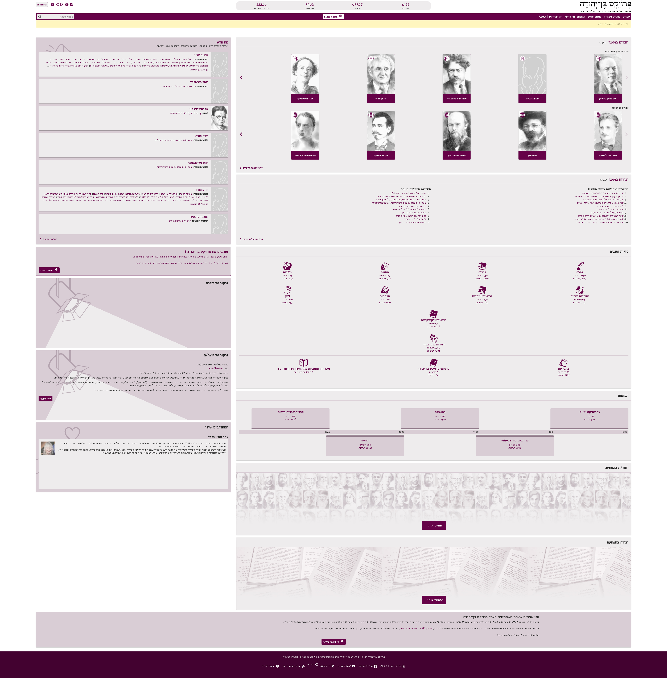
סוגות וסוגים (594, 17)
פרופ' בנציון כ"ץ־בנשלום (195, 200)
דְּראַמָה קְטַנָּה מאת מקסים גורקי (185, 113)
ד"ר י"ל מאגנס (147, 197)
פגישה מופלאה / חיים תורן (412, 222)
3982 (309, 4)
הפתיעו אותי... (433, 525)
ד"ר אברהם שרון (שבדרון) (80, 197)
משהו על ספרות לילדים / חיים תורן (408, 209)
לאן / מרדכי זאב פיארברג (610, 206)
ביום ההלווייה (117, 200)
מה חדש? (570, 17)
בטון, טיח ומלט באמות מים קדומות (174, 167)
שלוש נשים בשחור (114, 194)
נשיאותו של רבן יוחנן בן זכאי (80, 59)
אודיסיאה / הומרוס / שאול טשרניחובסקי (603, 193)
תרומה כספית (333, 16)
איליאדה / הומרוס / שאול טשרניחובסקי (603, 199)
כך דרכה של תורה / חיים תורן (411, 216)
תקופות (581, 17)
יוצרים (626, 17)
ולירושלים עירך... (53, 194)
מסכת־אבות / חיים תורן (414, 212)
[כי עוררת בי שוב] (169, 194)
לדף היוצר (45, 398)
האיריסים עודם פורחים (180, 220)
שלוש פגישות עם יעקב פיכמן (140, 200)
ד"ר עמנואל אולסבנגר (107, 197)
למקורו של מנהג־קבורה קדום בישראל (69, 65)
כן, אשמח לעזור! (333, 642)
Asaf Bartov (216, 368)
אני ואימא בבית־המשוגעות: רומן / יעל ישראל (600, 203)
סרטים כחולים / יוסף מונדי (610, 209)
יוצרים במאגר (618, 42)
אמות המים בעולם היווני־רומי (177, 86)
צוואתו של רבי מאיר (142, 62)
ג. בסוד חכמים (164, 200)
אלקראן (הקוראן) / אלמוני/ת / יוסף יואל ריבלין (599, 219)
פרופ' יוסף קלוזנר (165, 197)
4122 (405, 4)
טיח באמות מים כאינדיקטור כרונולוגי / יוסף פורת (401, 199)
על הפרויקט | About (550, 17)
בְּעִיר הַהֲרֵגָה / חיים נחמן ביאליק (607, 212)
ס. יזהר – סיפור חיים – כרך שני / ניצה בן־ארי (600, 222)
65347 (357, 4)
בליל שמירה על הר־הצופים (77, 194)
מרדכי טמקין (48, 197)
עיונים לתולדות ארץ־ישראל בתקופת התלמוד (165, 65)
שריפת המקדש (141, 59)
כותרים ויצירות (612, 17)
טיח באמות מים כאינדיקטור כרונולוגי (173, 140)
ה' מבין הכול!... (200, 197)
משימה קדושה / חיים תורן (412, 206)
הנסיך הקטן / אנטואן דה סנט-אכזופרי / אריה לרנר (598, 196)
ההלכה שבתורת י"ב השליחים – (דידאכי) (171, 59)
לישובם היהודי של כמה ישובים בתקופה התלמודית (115, 65)
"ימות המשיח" (183, 197)
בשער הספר (186, 194)
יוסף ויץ (177, 200)
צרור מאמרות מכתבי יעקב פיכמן (92, 200)
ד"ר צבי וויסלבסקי (128, 197)
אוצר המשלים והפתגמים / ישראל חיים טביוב (601, 216)
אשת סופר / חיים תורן (415, 219)
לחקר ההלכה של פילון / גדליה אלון (408, 193)
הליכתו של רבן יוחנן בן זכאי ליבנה (114, 59)
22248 (261, 4)
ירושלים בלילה (133, 194)
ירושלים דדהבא (150, 194)
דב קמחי (61, 197)
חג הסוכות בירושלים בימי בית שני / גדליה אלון (401, 196)
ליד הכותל (98, 194)
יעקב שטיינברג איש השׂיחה (60, 200)
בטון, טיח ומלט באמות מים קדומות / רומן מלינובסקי (399, 203)
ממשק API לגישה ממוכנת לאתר (416, 628)
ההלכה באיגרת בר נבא (118, 62)
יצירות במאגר (618, 179)
